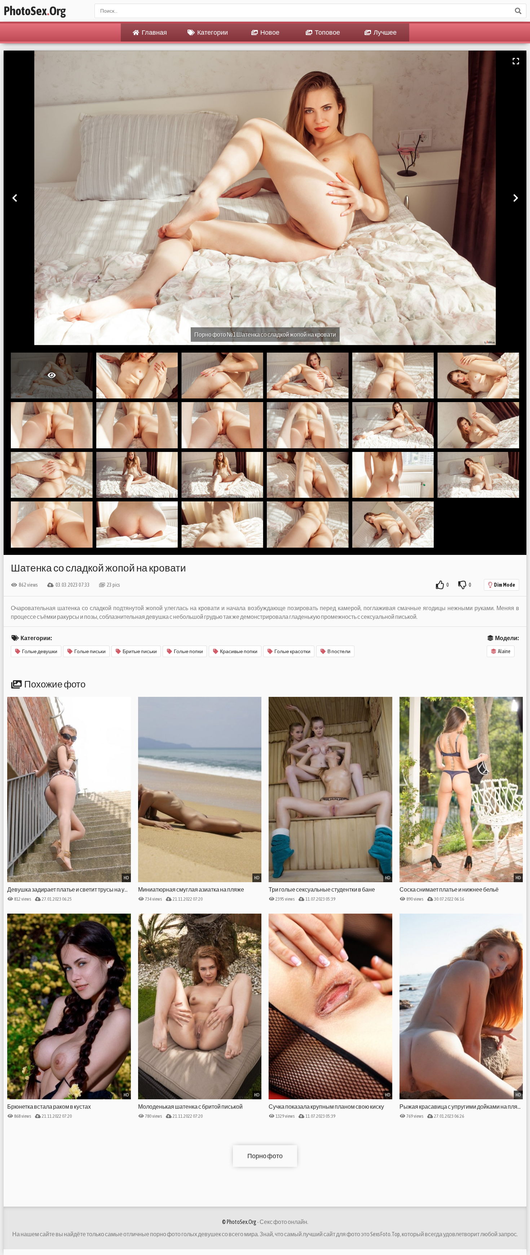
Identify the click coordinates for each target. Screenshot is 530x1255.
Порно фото (265, 1156)
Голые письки (90, 651)
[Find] (518, 11)
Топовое (327, 32)
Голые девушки (39, 651)
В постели (338, 651)
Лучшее (385, 32)
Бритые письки (140, 651)
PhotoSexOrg (35, 11)
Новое (269, 32)
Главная (154, 32)
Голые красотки (292, 651)
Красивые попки (238, 651)
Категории (212, 32)
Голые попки (188, 651)
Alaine (504, 651)
